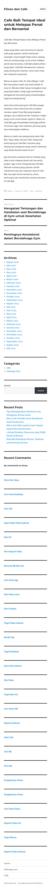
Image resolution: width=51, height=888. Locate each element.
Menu (43, 9)
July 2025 (11, 307)
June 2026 (11, 269)
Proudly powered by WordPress (30, 883)
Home (7, 863)
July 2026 (11, 265)
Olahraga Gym (13, 371)
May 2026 (11, 272)
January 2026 (13, 286)
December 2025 (14, 289)
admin (10, 191)
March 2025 (12, 320)
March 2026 (12, 279)
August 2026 (12, 262)
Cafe (31, 191)
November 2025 (14, 293)
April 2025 (11, 317)
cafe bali (38, 191)
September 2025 (14, 300)
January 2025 (12, 327)
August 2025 (12, 303)
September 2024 (14, 341)
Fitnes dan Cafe (15, 9)
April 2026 (11, 276)
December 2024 (14, 331)
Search (7, 385)
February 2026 (13, 283)
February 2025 (13, 324)
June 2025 (11, 310)
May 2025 (11, 314)
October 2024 (13, 338)
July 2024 (11, 348)
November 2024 (14, 334)
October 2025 (13, 296)
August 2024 (12, 345)
